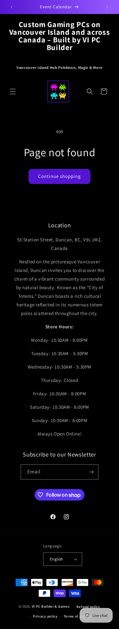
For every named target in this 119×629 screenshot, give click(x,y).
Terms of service (78, 616)
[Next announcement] (107, 7)
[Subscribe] (91, 471)
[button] (13, 91)
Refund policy (88, 606)
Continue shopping (59, 176)
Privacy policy (45, 616)
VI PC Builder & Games (51, 606)
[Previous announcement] (12, 7)
